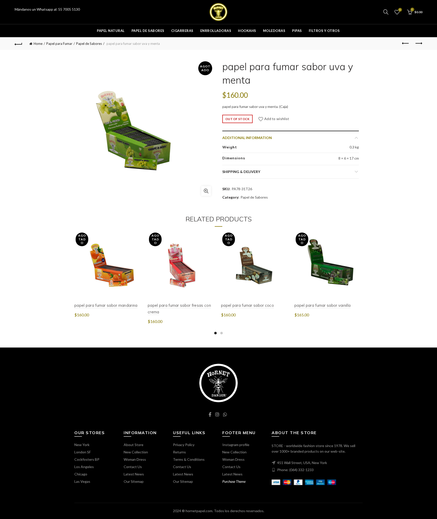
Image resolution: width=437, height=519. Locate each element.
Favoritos (400, 9)
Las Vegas (82, 481)
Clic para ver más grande (206, 191)
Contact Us (133, 467)
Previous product (406, 44)
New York (82, 445)
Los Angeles (84, 467)
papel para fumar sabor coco (247, 305)
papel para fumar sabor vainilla (322, 305)
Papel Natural (111, 31)
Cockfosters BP (86, 459)
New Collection (136, 452)
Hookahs (247, 31)
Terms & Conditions (189, 459)
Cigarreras (182, 31)
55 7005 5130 (69, 9)
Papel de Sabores (148, 31)
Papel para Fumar (59, 44)
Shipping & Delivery (241, 171)
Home (38, 44)
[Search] (386, 12)
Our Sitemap (134, 481)
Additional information (247, 138)
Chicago (80, 474)
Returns (179, 452)
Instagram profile (235, 445)
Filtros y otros (324, 31)
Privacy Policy (183, 445)
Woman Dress (135, 459)
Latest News (134, 474)
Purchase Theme (234, 481)
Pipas (297, 31)
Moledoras (274, 31)
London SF (82, 452)
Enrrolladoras (215, 31)
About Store (133, 445)
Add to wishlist (276, 119)
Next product (418, 44)
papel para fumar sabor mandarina (106, 305)
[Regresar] (18, 44)
